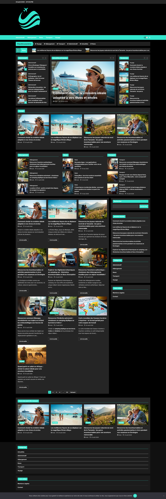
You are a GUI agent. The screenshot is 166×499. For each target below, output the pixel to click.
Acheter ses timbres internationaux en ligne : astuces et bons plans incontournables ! (22, 99)
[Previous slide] (43, 58)
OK (135, 495)
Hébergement (31, 37)
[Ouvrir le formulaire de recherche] (149, 37)
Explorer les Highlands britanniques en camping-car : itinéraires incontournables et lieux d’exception (123, 99)
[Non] (164, 496)
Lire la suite (23, 240)
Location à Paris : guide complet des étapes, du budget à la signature (23, 189)
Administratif (20, 37)
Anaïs (55, 101)
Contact (115, 296)
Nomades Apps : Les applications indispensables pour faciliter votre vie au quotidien (68, 164)
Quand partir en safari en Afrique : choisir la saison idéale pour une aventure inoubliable (30, 369)
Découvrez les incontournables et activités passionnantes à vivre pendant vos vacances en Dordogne (123, 88)
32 (67, 392)
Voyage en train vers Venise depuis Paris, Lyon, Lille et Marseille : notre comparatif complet (112, 176)
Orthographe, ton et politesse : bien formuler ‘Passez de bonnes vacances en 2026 (22, 66)
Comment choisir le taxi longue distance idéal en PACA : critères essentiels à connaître (112, 189)
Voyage (57, 37)
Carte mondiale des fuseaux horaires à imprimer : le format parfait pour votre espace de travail (92, 320)
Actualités (84, 44)
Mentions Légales (118, 293)
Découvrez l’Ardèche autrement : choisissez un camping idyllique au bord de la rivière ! (23, 176)
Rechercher (118, 201)
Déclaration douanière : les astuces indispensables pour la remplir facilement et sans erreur (22, 77)
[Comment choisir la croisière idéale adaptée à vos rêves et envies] (33, 124)
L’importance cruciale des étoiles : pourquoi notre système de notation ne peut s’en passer (68, 189)
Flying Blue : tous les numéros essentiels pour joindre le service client (68, 176)
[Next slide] (45, 58)
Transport (49, 37)
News (41, 37)
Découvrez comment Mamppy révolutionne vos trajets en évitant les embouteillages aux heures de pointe (112, 164)
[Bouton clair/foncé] (146, 37)
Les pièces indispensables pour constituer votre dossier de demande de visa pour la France (22, 88)
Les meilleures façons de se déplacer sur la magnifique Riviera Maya (31, 50)
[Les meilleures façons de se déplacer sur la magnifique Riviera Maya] (83, 82)
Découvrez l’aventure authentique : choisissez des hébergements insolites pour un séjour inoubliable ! (23, 164)
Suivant (72, 392)
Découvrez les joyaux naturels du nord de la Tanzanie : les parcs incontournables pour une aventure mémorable (98, 50)
